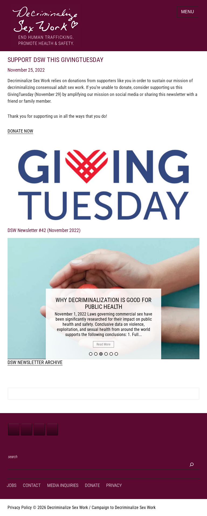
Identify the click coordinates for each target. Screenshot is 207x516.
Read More (103, 344)
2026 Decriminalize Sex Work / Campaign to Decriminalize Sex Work (96, 507)
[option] (103, 298)
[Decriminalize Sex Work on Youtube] (52, 429)
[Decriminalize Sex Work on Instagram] (39, 429)
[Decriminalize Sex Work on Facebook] (13, 429)
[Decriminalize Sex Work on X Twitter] (26, 429)
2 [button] (96, 354)
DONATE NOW (20, 131)
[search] (191, 464)
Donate (92, 485)
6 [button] (116, 354)
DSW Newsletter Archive (35, 362)
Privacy (114, 485)
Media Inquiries (62, 485)
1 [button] (90, 354)
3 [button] (101, 354)
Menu (187, 11)
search (13, 457)
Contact (32, 485)
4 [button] (106, 354)
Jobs (11, 485)
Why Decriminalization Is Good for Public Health (103, 303)
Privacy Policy (20, 507)
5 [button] (111, 354)
